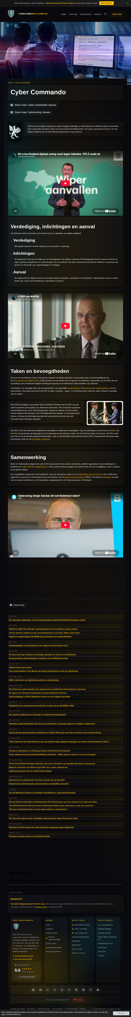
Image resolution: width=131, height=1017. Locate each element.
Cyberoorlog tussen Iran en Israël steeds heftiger (30, 771)
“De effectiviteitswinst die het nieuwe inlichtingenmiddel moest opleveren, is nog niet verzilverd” (51, 805)
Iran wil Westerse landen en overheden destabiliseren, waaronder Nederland (42, 793)
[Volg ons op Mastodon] (76, 990)
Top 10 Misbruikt (80, 933)
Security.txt (31, 1009)
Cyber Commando (22, 82)
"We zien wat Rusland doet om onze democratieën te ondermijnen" (38, 809)
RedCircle (19, 892)
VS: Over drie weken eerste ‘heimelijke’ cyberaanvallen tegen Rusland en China (43, 818)
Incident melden (104, 933)
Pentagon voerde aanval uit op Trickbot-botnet (29, 836)
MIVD (15, 433)
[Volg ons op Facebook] (83, 990)
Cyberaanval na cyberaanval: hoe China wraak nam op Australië (37, 780)
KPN (29, 467)
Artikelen (49, 929)
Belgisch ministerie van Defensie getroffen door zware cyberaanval (38, 767)
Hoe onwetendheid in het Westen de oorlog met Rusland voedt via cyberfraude (43, 671)
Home (10, 82)
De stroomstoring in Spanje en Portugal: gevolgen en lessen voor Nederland (42, 655)
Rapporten (76, 941)
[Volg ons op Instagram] (62, 990)
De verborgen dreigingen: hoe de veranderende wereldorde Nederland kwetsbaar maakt (47, 620)
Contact (101, 956)
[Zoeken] (105, 14)
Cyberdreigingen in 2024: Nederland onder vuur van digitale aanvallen (39, 696)
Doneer (79, 1000)
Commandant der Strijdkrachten (26, 381)
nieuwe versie (41, 907)
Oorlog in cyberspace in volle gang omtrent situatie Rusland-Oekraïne (39, 751)
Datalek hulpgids (104, 929)
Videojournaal (51, 933)
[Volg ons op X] (55, 990)
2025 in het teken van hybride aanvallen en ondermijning (34, 680)
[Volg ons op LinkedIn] (48, 990)
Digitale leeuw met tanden (20, 667)
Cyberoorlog (51, 943)
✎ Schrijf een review (26, 977)
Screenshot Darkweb (80, 937)
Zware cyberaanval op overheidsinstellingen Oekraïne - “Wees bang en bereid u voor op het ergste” (52, 754)
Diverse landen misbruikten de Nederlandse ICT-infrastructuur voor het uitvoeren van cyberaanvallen (53, 802)
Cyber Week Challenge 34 (107, 938)
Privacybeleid (57, 1009)
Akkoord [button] (121, 1013)
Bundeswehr (106, 477)
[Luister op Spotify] (98, 990)
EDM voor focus (78, 953)
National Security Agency (74, 477)
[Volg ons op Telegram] (33, 990)
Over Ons (102, 951)
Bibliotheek (76, 945)
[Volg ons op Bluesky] (69, 990)
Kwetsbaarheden (55, 947)
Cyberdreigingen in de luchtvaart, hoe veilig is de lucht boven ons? (38, 645)
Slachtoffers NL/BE (81, 925)
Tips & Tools (77, 949)
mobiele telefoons (102, 388)
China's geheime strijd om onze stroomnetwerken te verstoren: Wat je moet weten (44, 633)
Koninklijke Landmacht (41, 439)
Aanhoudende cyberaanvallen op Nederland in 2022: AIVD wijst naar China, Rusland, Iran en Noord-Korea (55, 733)
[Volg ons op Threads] (91, 990)
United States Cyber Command (89, 474)
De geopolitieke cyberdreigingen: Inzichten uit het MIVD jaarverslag (38, 658)
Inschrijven (102, 947)
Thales (24, 467)
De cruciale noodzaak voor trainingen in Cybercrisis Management (37, 715)
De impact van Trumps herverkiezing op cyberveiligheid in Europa (37, 693)
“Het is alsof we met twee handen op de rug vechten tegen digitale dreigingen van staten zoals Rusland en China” (59, 742)
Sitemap (82, 1009)
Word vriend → (106, 3)
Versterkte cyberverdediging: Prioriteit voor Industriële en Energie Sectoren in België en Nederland (52, 724)
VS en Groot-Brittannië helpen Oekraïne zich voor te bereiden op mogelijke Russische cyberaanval (52, 763)
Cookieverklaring (70, 1009)
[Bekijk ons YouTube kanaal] (40, 990)
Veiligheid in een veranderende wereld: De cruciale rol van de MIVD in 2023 (41, 706)
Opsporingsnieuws (53, 951)
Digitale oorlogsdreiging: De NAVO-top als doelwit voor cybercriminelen (40, 636)
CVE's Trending (80, 929)
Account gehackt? (105, 925)
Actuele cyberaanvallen (54, 938)
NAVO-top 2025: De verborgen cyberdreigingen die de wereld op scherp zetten (43, 629)
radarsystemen (74, 388)
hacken (88, 388)
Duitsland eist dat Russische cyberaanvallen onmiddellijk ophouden (39, 784)
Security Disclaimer (17, 1009)
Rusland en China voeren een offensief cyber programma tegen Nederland (41, 827)
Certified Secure (41, 467)
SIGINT (113, 430)
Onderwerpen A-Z (105, 943)
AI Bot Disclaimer (43, 1009)
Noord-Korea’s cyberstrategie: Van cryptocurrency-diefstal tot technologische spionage (47, 689)
